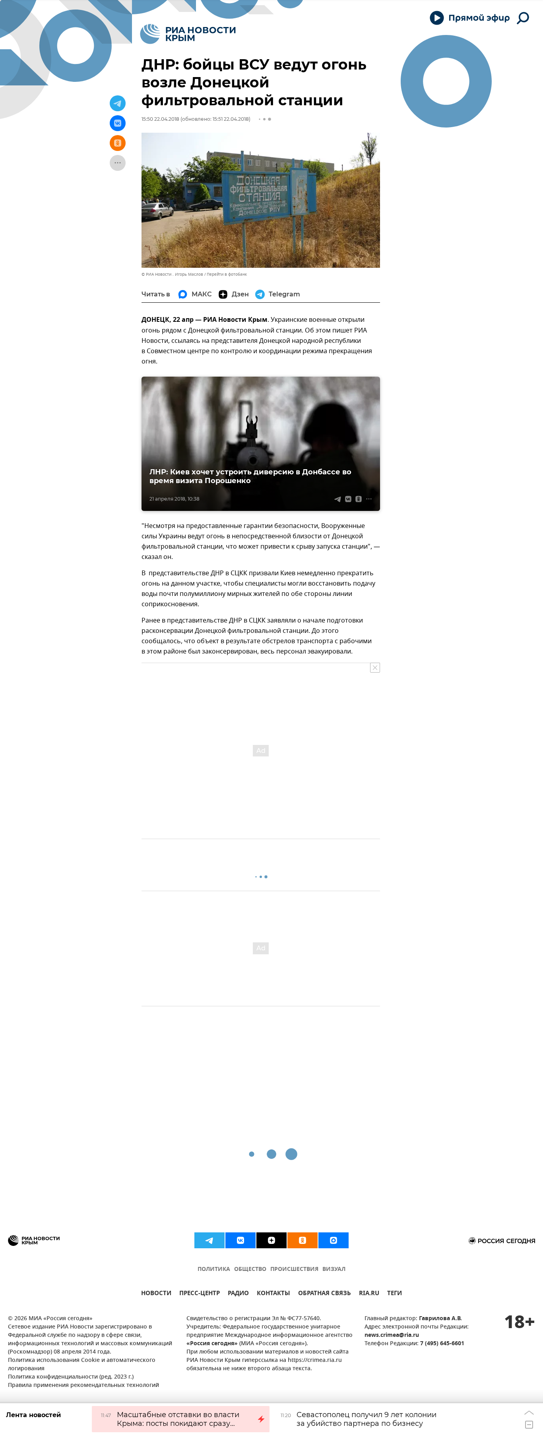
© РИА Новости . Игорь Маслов (172, 274)
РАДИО (238, 1294)
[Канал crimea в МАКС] (333, 1240)
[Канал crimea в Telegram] (209, 1240)
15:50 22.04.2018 (160, 119)
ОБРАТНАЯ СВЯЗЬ (324, 1294)
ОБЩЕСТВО (250, 1269)
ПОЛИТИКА (214, 1269)
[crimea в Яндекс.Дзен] (271, 1240)
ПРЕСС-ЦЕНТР (199, 1294)
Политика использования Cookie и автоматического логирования (81, 1364)
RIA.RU (369, 1294)
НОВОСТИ (156, 1294)
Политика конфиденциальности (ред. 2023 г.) (71, 1377)
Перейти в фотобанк (227, 274)
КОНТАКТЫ (273, 1294)
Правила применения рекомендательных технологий (83, 1385)
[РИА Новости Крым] (187, 34)
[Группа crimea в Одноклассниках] (302, 1240)
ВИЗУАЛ (333, 1269)
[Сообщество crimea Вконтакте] (240, 1240)
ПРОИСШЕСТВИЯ (294, 1269)
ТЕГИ (394, 1294)
